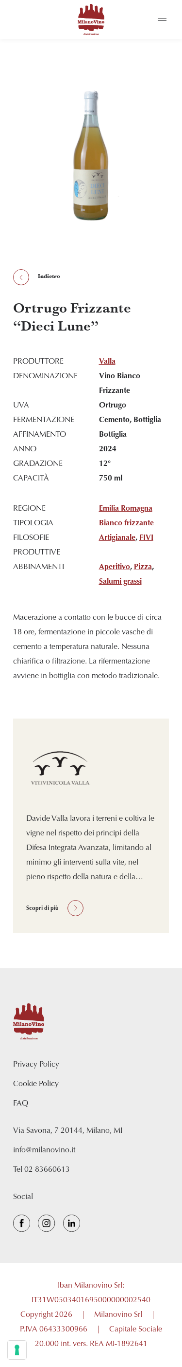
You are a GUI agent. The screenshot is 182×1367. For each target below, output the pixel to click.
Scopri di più (42, 908)
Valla (107, 362)
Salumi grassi (120, 582)
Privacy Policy (36, 1065)
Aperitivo (114, 567)
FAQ (20, 1104)
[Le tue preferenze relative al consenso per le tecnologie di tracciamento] (17, 1350)
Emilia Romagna (125, 509)
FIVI (146, 538)
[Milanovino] (91, 19)
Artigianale (117, 538)
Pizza (143, 567)
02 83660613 (47, 1170)
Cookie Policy (36, 1084)
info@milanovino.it (44, 1150)
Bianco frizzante (126, 523)
